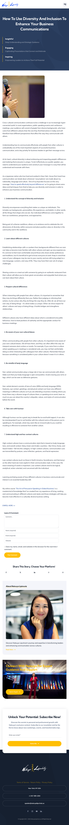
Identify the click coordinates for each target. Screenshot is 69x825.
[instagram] (32, 811)
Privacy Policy (47, 782)
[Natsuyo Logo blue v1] (10, 2)
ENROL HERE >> (9, 505)
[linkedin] (41, 811)
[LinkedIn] (34, 572)
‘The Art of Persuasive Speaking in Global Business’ (35, 488)
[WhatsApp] (48, 572)
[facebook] (28, 811)
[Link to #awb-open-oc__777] (65, 4)
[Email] (62, 572)
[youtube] (36, 811)
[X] (20, 572)
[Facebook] (6, 572)
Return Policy (35, 782)
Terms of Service (23, 782)
